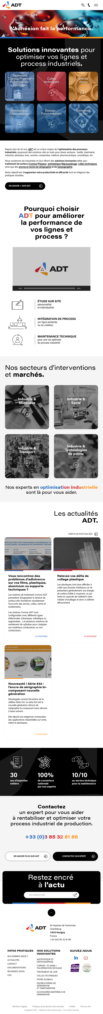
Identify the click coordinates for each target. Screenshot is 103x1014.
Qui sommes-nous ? (17, 957)
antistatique (54, 164)
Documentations (16, 968)
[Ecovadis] (87, 968)
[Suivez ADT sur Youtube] (85, 957)
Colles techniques (51, 80)
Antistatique (19, 110)
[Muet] (83, 288)
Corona (33, 164)
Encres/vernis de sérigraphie (46, 984)
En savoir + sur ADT (20, 186)
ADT (30, 149)
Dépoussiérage (19, 113)
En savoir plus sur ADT (26, 856)
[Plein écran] (87, 288)
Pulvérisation (19, 82)
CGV (9, 975)
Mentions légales (19, 1007)
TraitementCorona (17, 77)
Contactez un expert (74, 856)
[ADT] (12, 5)
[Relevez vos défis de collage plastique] (77, 553)
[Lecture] (16, 288)
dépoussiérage (69, 164)
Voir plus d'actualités (80, 534)
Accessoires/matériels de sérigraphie (51, 993)
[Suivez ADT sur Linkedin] (76, 957)
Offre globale (45, 980)
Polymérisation (51, 113)
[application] (51, 269)
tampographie (64, 167)
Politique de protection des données (48, 1007)
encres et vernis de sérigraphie (35, 167)
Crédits (72, 1007)
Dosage (50, 110)
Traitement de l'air (83, 112)
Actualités (13, 960)
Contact (12, 964)
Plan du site (85, 1007)
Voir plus (19, 96)
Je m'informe (41, 637)
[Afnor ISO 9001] (75, 968)
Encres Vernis (83, 80)
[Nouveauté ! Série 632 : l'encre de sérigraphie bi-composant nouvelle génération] (28, 661)
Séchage (20, 85)
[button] (51, 269)
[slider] (49, 288)
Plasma (25, 78)
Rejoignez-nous (16, 972)
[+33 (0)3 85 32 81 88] (89, 5)
